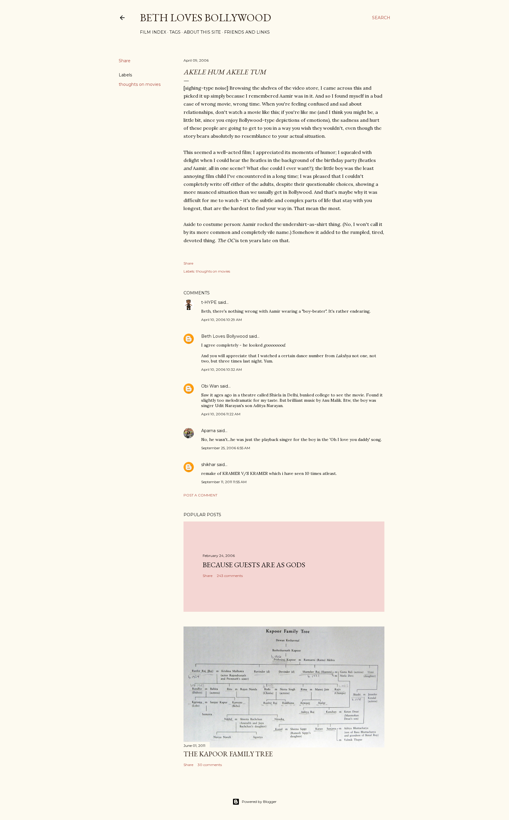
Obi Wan (210, 386)
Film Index (153, 32)
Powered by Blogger (259, 801)
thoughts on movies (140, 84)
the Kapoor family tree (228, 753)
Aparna (208, 430)
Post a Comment (200, 495)
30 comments (210, 764)
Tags (175, 32)
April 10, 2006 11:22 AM (220, 414)
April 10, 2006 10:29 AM (221, 319)
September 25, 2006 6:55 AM (225, 448)
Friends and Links (247, 32)
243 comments (230, 575)
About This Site (202, 32)
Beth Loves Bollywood (205, 17)
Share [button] (124, 60)
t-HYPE (209, 302)
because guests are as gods (254, 564)
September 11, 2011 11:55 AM (224, 482)
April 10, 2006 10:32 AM (221, 369)
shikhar (208, 464)
